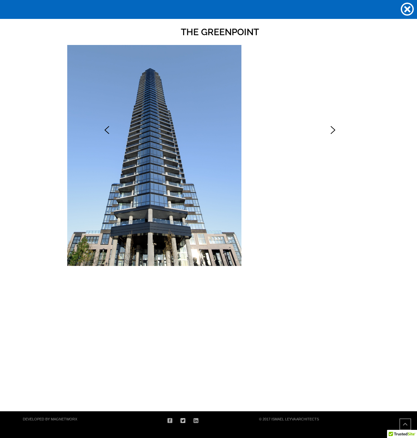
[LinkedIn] (196, 420)
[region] (208, 199)
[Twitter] (183, 420)
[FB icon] (170, 420)
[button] (107, 130)
